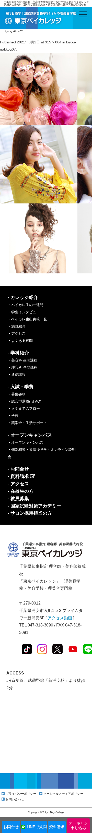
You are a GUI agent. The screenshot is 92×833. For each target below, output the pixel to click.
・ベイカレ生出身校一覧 (27, 319)
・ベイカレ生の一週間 (25, 305)
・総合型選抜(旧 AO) (24, 401)
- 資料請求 (19, 476)
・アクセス (17, 333)
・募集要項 (17, 394)
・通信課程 (17, 374)
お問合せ (11, 827)
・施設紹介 (17, 326)
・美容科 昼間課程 (22, 360)
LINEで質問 (37, 827)
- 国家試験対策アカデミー (34, 506)
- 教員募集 (18, 498)
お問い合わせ (15, 799)
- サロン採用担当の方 (30, 513)
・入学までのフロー (24, 408)
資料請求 (56, 827)
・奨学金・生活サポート (27, 423)
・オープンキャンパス (25, 442)
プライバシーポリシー (21, 793)
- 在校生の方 (20, 491)
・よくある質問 (20, 341)
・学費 (13, 416)
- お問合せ (18, 469)
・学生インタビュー (24, 312)
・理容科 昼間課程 (22, 367)
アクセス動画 (60, 618)
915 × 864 (53, 42)
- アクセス (18, 483)
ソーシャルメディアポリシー (63, 793)
